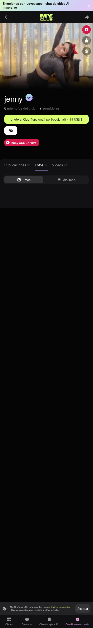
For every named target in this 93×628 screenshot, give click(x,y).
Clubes (9, 624)
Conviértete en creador (78, 624)
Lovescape (34, 3)
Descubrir (27, 624)
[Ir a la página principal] (46, 17)
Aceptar (82, 608)
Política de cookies (60, 607)
